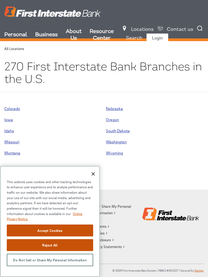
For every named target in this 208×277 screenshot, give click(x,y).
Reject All (50, 245)
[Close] (93, 174)
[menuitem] (19, 35)
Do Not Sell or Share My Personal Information (50, 260)
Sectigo (199, 270)
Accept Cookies (49, 230)
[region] (50, 221)
